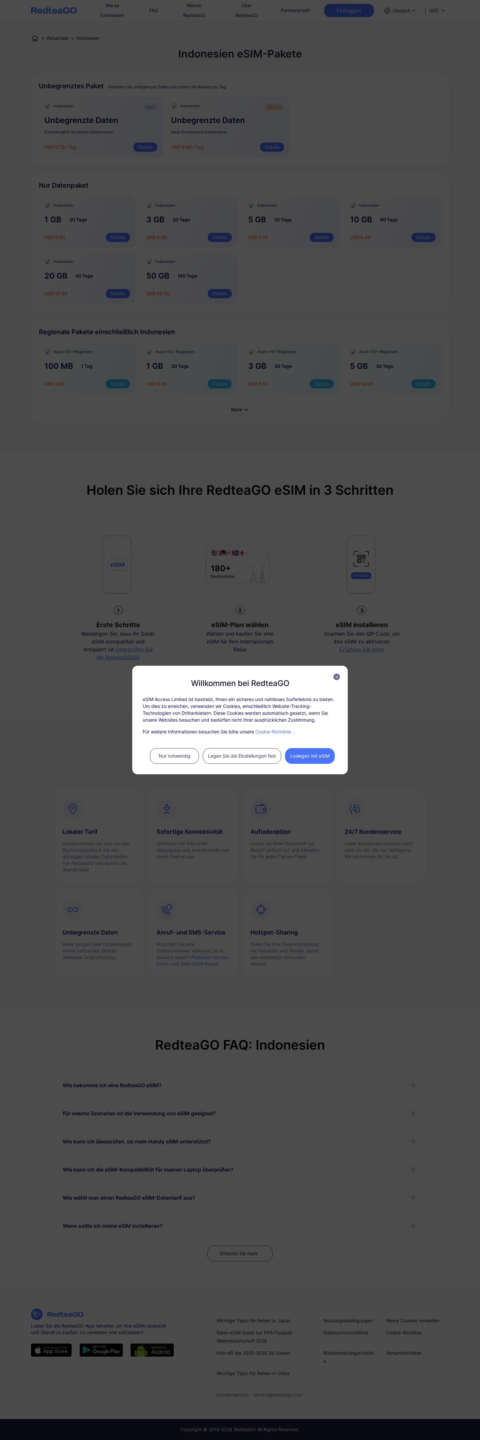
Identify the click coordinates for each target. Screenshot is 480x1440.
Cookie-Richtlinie (273, 731)
